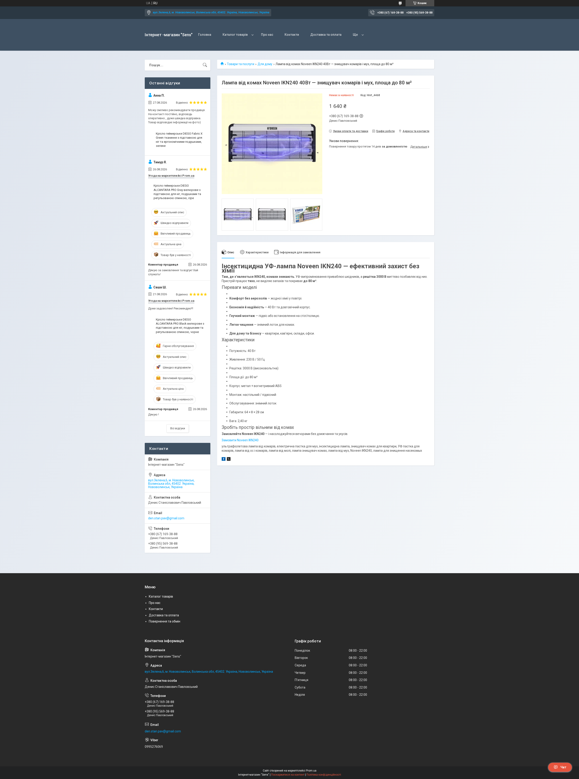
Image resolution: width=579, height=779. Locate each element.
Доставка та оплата (326, 34)
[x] (228, 459)
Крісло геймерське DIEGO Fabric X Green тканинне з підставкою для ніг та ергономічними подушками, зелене (179, 140)
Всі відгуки (177, 428)
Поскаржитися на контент (287, 774)
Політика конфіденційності (323, 774)
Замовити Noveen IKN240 (240, 440)
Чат (563, 767)
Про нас (267, 34)
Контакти (292, 34)
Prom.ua (311, 770)
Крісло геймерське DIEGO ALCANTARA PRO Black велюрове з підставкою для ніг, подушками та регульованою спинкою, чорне (180, 326)
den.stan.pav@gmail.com (166, 518)
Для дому (265, 64)
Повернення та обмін (164, 621)
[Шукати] (204, 65)
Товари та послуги (240, 64)
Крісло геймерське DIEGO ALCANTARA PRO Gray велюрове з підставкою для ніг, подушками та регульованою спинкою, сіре (177, 192)
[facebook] (223, 459)
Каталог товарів (235, 34)
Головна (204, 34)
